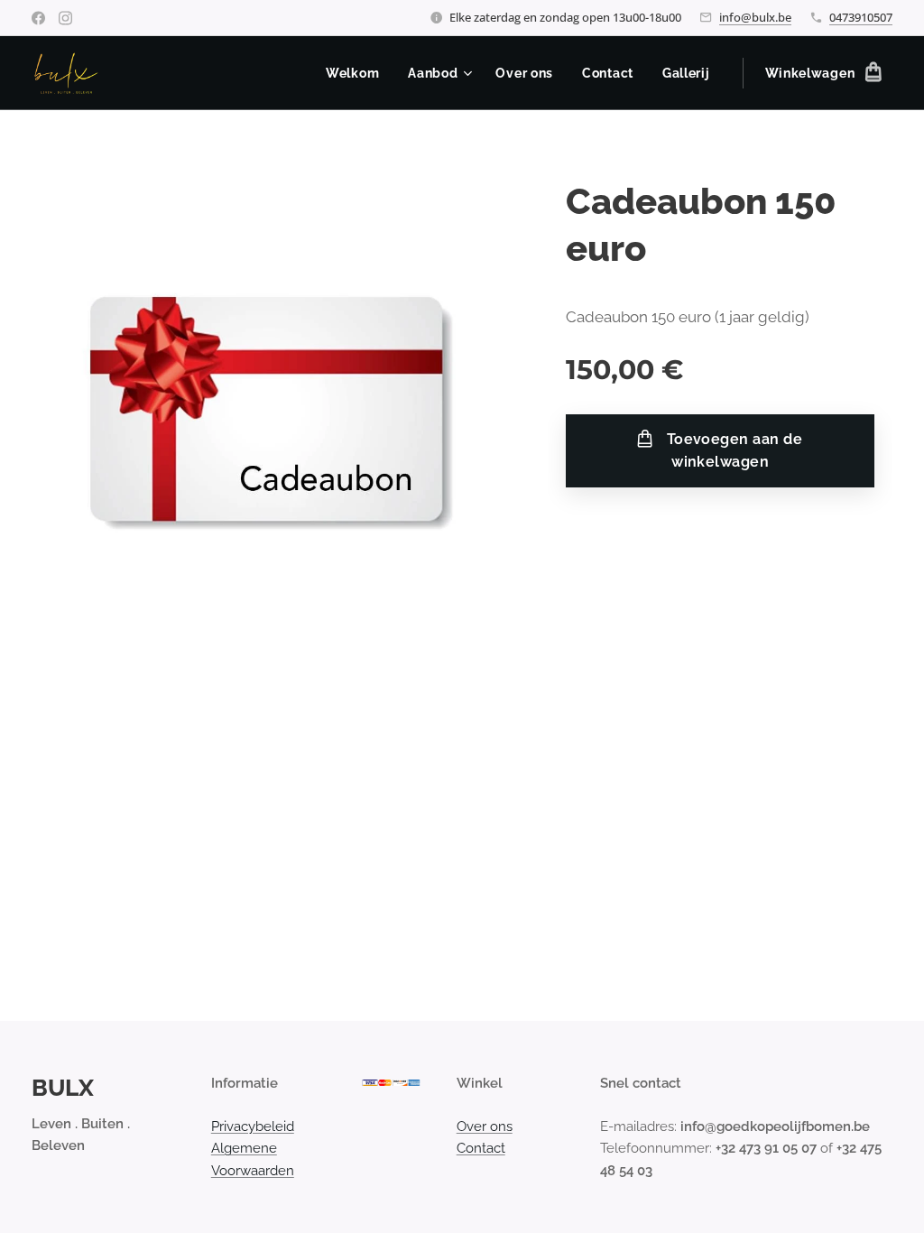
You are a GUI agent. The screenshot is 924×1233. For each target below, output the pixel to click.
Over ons (485, 1126)
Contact (481, 1148)
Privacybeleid (252, 1126)
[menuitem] (357, 73)
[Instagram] (65, 18)
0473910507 (860, 17)
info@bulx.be (755, 17)
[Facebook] (38, 18)
